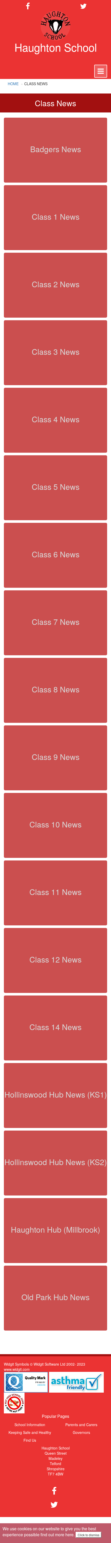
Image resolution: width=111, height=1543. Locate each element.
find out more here (57, 1535)
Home (13, 83)
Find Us (29, 1440)
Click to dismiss (88, 1535)
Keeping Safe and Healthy (30, 1432)
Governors (81, 1432)
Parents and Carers (81, 1424)
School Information (29, 1424)
